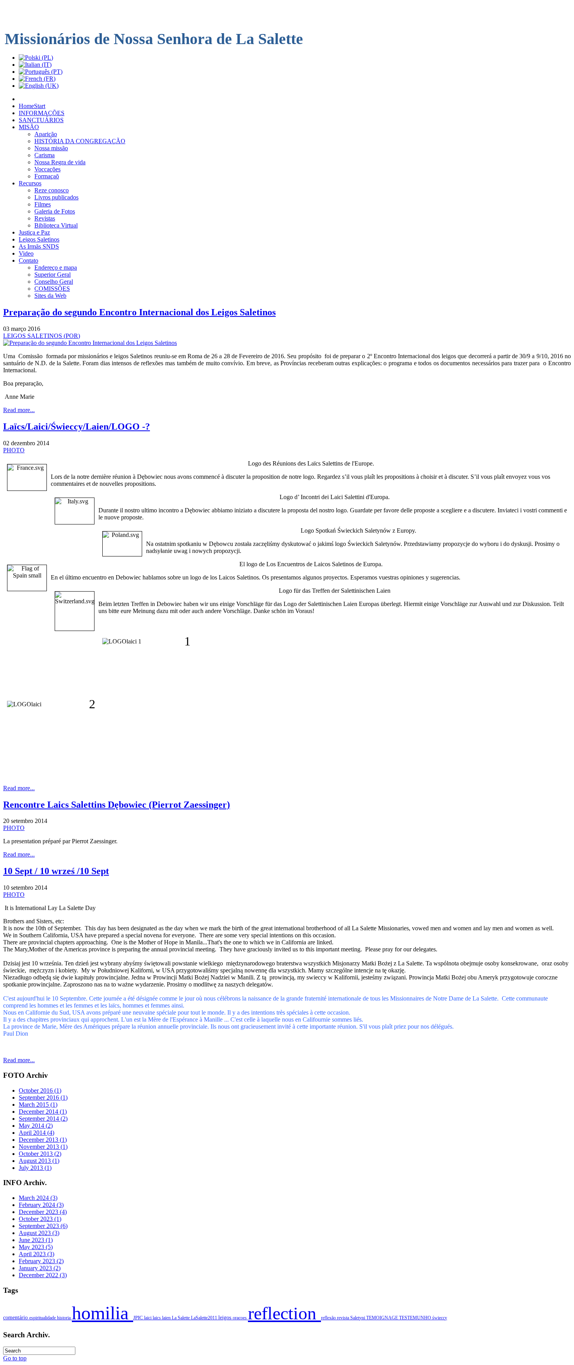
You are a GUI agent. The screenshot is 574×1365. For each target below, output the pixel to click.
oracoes (240, 1318)
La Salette (181, 1318)
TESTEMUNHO (415, 1318)
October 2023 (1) (40, 1219)
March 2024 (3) (38, 1197)
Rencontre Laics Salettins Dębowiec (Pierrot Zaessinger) (116, 805)
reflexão (329, 1318)
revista (343, 1318)
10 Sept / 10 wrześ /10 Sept (56, 871)
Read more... (19, 410)
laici (148, 1318)
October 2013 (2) (40, 1153)
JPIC (138, 1318)
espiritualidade (43, 1318)
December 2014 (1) (43, 1111)
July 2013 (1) (35, 1167)
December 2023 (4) (43, 1212)
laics (157, 1318)
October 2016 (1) (40, 1090)
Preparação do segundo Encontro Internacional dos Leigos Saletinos (139, 312)
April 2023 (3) (36, 1254)
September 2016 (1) (43, 1097)
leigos (225, 1318)
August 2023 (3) (39, 1233)
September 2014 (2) (43, 1118)
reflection (284, 1313)
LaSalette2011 (204, 1318)
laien (167, 1318)
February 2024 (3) (41, 1204)
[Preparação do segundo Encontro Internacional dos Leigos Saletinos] (90, 342)
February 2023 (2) (41, 1261)
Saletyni (358, 1318)
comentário (16, 1317)
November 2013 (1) (43, 1146)
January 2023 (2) (40, 1268)
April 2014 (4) (36, 1132)
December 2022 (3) (43, 1275)
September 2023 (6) (43, 1226)
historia (64, 1318)
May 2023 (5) (36, 1247)
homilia (102, 1313)
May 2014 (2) (36, 1125)
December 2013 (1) (43, 1139)
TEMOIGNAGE (382, 1318)
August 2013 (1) (39, 1160)
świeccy (439, 1318)
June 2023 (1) (36, 1240)
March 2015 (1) (38, 1104)
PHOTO (14, 450)
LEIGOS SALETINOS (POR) (41, 335)
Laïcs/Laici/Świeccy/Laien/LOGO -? (76, 426)
